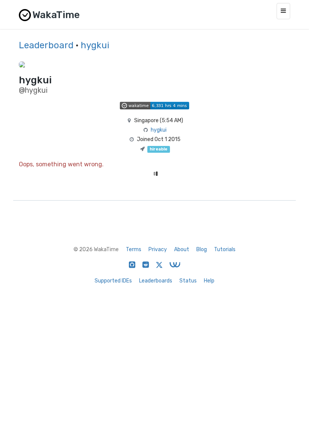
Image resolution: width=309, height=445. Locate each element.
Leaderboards (155, 281)
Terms (133, 249)
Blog (201, 249)
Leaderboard (46, 45)
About (181, 249)
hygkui (95, 45)
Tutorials (225, 249)
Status (188, 281)
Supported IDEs (113, 281)
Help (209, 281)
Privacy (157, 249)
